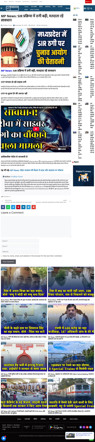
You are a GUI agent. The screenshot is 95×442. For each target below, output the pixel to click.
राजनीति (60, 6)
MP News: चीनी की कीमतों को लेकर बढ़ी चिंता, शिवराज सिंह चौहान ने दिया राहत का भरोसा (80, 60)
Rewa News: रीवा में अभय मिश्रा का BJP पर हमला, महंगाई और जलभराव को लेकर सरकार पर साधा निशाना (80, 31)
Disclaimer (18, 1)
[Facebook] (80, 427)
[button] (1, 8)
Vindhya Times (17, 176)
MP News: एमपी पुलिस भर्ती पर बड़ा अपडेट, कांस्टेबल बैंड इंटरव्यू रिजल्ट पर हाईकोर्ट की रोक (80, 88)
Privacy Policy (25, 1)
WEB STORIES (34, 9)
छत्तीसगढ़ (47, 6)
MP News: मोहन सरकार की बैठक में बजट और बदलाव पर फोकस (36, 170)
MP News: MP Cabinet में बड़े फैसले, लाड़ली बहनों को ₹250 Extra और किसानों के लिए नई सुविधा (80, 116)
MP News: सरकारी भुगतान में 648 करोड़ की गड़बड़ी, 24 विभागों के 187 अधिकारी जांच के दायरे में (69, 338)
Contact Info (34, 1)
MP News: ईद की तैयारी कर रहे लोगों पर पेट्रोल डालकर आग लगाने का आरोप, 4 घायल (80, 145)
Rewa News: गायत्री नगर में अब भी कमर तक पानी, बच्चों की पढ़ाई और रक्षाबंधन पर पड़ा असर (92, 31)
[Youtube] (87, 427)
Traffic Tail (73, 436)
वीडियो (41, 6)
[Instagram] (84, 427)
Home (5, 1)
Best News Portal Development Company (57, 436)
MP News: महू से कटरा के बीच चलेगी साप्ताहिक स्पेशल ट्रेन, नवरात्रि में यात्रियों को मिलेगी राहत (69, 412)
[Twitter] (90, 427)
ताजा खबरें (34, 6)
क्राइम (26, 9)
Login (40, 1)
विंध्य (54, 6)
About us (11, 1)
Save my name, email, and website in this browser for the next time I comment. (32, 256)
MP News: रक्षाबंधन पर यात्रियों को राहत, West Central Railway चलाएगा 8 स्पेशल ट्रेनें (71, 375)
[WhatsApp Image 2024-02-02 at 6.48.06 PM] (83, 186)
